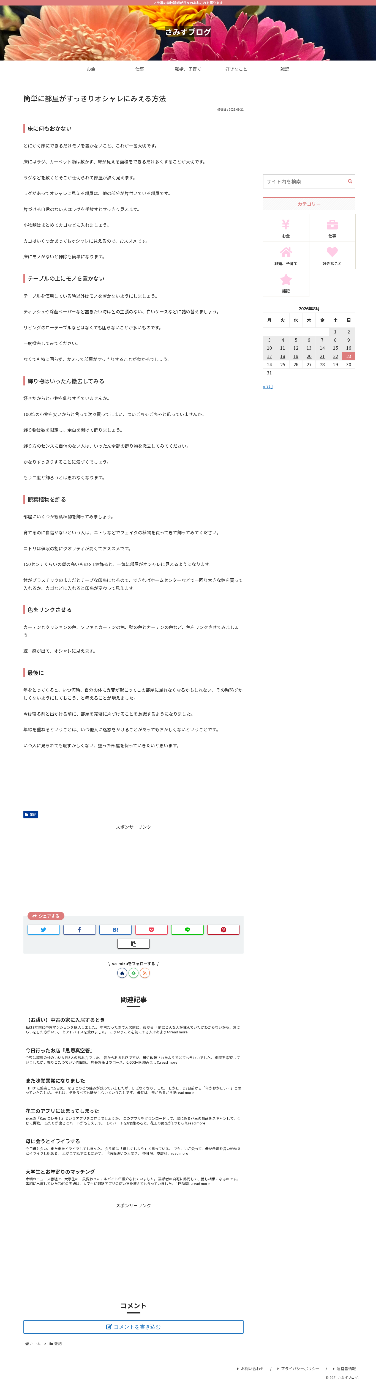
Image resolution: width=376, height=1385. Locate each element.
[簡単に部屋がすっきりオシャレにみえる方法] (115, 930)
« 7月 (268, 386)
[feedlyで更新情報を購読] (133, 973)
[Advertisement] (133, 869)
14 (322, 347)
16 (348, 347)
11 (282, 347)
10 (269, 347)
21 (322, 356)
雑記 (33, 814)
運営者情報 (346, 1368)
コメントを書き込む (137, 1327)
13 (309, 347)
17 (269, 356)
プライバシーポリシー (300, 1368)
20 (309, 356)
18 (282, 356)
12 (295, 347)
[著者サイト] (122, 973)
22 (335, 356)
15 (335, 347)
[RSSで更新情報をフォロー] (145, 973)
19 (295, 356)
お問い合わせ (252, 1368)
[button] (350, 181)
